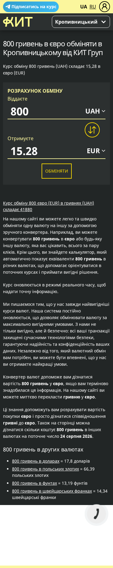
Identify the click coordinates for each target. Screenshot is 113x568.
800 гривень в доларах (35, 461)
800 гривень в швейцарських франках (52, 491)
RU (92, 6)
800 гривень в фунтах (34, 483)
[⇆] (92, 129)
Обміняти (56, 171)
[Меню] (104, 6)
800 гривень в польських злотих (45, 469)
